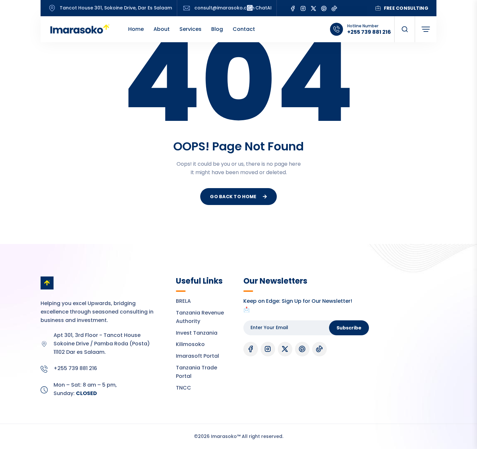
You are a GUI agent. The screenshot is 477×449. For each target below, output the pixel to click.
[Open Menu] (425, 29)
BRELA (183, 301)
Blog (217, 29)
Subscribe (348, 328)
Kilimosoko (190, 344)
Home (136, 29)
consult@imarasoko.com (224, 8)
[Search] (404, 29)
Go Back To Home (233, 196)
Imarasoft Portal (197, 356)
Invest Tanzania (196, 333)
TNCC (183, 387)
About (161, 29)
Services (190, 29)
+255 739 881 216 (369, 32)
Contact (244, 29)
